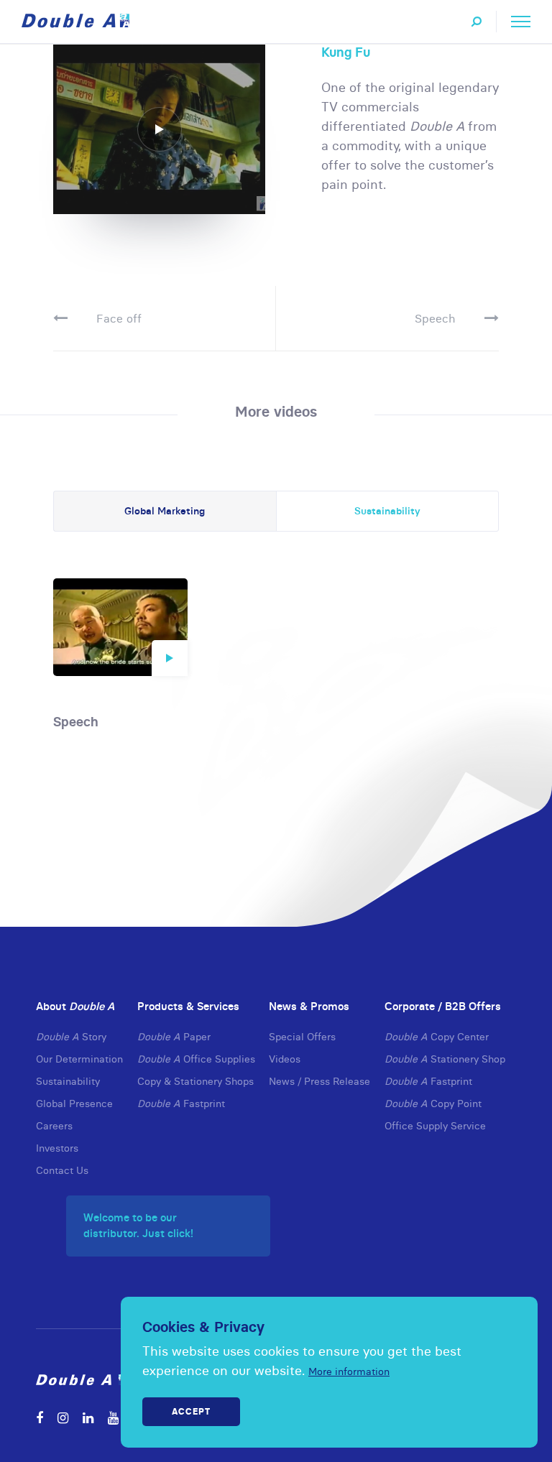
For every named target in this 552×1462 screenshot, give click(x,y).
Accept (191, 1411)
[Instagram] (63, 1418)
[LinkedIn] (88, 1418)
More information (349, 1371)
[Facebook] (39, 1418)
